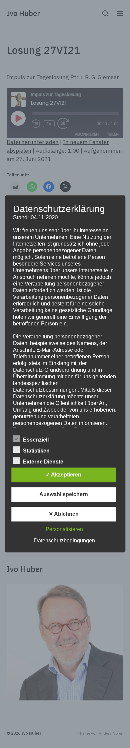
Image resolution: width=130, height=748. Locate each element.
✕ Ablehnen (64, 514)
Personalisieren (64, 529)
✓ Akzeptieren (63, 475)
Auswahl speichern (63, 494)
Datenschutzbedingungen (64, 541)
